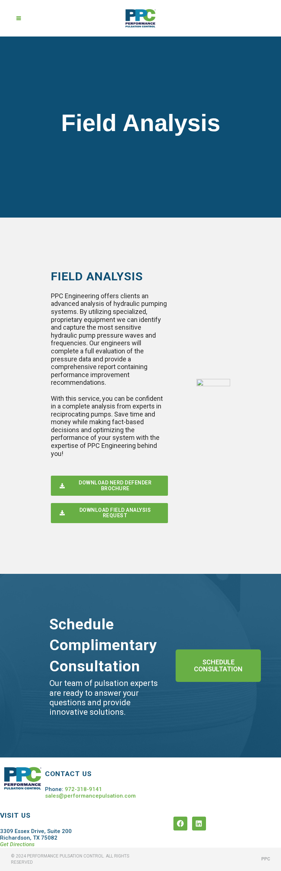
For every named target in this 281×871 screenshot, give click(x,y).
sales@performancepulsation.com (90, 796)
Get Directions (17, 844)
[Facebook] (180, 823)
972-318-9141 (83, 789)
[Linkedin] (199, 823)
